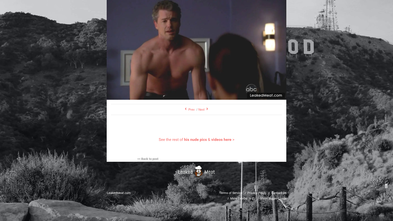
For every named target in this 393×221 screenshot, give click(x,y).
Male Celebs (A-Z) (242, 198)
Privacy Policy (256, 193)
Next (201, 109)
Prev (191, 109)
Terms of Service (230, 193)
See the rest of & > (196, 139)
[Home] (196, 171)
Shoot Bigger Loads (273, 198)
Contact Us (278, 193)
